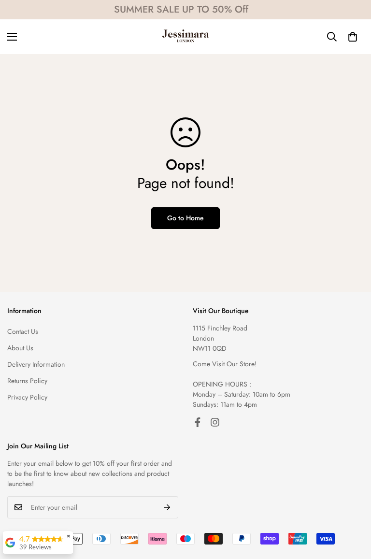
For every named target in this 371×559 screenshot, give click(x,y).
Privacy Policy (27, 397)
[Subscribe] (167, 507)
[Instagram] (215, 422)
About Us (20, 348)
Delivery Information (36, 364)
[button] (353, 37)
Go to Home (185, 218)
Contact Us (22, 331)
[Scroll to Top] (352, 506)
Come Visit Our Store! (225, 364)
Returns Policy (27, 381)
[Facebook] (197, 422)
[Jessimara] (185, 36)
